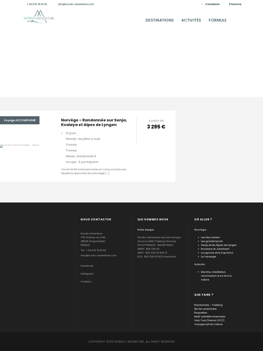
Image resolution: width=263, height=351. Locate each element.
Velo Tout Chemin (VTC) (209, 320)
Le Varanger (208, 256)
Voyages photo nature (208, 324)
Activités (191, 20)
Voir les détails (156, 137)
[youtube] (188, 4)
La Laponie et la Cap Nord (217, 253)
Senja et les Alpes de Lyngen (219, 245)
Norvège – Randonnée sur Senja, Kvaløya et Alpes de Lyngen (94, 122)
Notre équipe (145, 230)
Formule (218, 20)
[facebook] (182, 4)
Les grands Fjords (212, 241)
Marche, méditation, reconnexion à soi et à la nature (216, 275)
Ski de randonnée (205, 309)
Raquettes (200, 312)
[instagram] (194, 4)
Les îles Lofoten (210, 237)
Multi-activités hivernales (209, 316)
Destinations (160, 20)
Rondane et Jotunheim (215, 249)
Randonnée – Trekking (208, 305)
